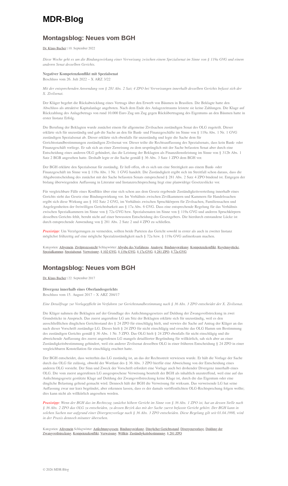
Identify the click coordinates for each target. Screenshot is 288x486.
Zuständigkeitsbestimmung (147, 433)
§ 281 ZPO (161, 251)
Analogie (157, 247)
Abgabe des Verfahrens (133, 247)
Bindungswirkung (176, 247)
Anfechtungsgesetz (105, 428)
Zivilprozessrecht (86, 247)
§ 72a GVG (179, 251)
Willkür (123, 433)
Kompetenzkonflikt (203, 247)
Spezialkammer (53, 251)
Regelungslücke (228, 247)
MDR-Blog (63, 19)
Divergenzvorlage (192, 428)
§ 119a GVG (126, 251)
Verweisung (91, 251)
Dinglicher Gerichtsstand (162, 428)
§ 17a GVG (145, 251)
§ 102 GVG (108, 251)
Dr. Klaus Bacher (54, 48)
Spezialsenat (73, 251)
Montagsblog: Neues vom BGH (89, 37)
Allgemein (66, 247)
